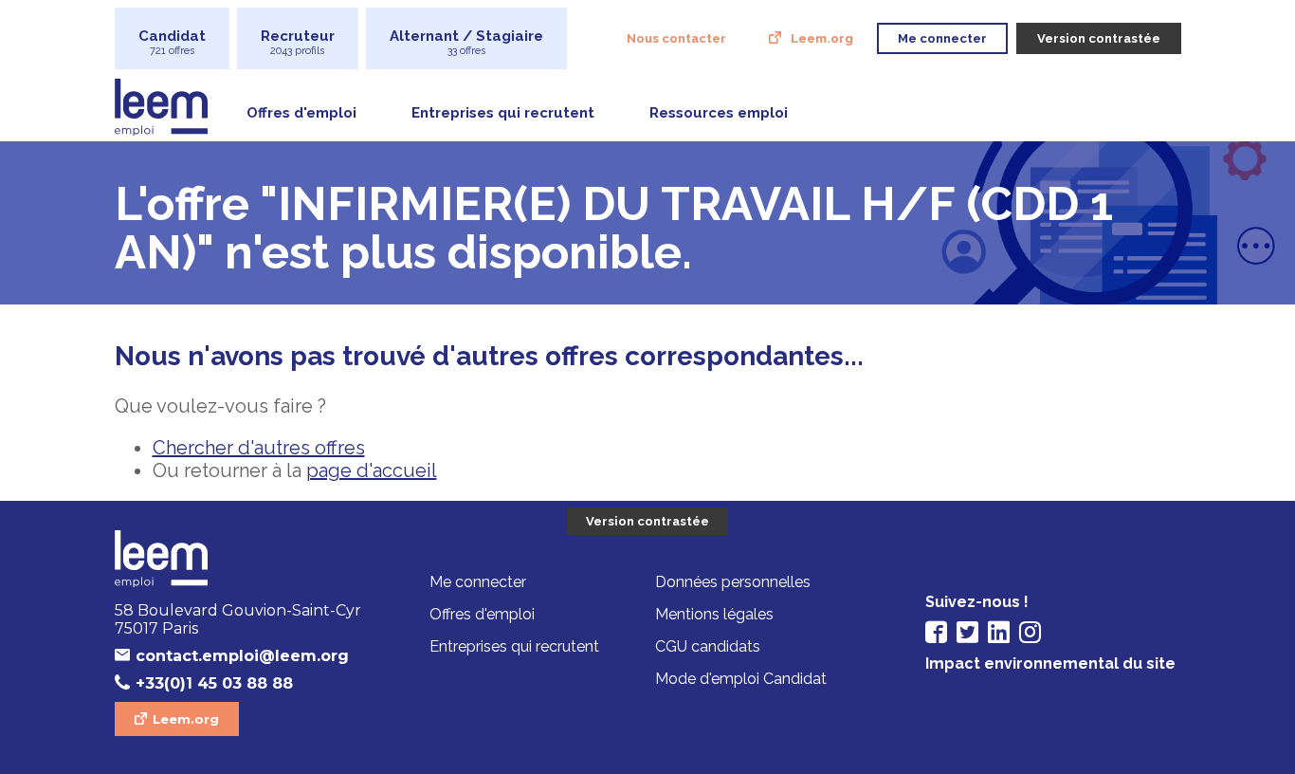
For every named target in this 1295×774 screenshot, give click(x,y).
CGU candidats (707, 646)
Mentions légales (714, 614)
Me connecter (477, 582)
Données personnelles (733, 582)
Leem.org (822, 38)
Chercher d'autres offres (259, 447)
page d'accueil (371, 470)
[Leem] (243, 560)
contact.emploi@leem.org (242, 656)
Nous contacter (676, 38)
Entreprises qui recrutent (502, 112)
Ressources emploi (718, 112)
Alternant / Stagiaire (466, 42)
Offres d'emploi (301, 112)
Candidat (172, 42)
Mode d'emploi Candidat (741, 679)
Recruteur (298, 42)
